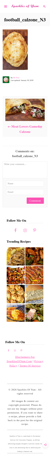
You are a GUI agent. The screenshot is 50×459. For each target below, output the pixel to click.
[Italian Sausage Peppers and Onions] (34, 275)
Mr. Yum (16, 78)
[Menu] (5, 6)
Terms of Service (30, 365)
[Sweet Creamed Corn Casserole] (16, 313)
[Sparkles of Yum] (25, 6)
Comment (35, 200)
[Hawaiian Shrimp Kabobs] (16, 275)
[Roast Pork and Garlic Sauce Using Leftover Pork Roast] (34, 256)
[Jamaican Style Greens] (34, 313)
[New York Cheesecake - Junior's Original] (34, 294)
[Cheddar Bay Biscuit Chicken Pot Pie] (16, 294)
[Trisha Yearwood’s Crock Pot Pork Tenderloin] (16, 256)
